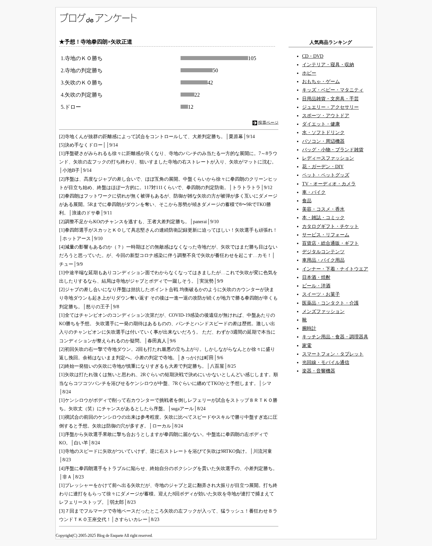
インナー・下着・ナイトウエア (335, 268)
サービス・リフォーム (325, 234)
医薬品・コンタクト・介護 (330, 303)
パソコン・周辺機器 (323, 141)
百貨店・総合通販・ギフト (330, 243)
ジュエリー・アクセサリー (330, 107)
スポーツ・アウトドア (325, 115)
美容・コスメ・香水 (323, 209)
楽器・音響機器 (318, 370)
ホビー (309, 73)
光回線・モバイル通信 (325, 362)
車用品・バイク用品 (323, 260)
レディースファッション (328, 158)
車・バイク (314, 192)
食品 (307, 200)
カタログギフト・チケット (330, 226)
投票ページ (268, 122)
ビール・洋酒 (316, 285)
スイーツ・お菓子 (321, 294)
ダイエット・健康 (321, 124)
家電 (307, 345)
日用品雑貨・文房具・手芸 (330, 98)
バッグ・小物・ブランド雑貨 (332, 149)
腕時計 (309, 328)
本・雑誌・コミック (323, 217)
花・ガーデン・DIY (323, 166)
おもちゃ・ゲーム (321, 81)
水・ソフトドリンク (323, 132)
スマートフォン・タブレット (332, 354)
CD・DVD (312, 56)
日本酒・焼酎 (316, 277)
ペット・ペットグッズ (325, 175)
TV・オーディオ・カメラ (329, 183)
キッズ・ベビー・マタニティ (332, 90)
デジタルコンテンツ (323, 251)
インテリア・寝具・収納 (328, 64)
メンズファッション (323, 311)
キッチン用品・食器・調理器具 (335, 336)
